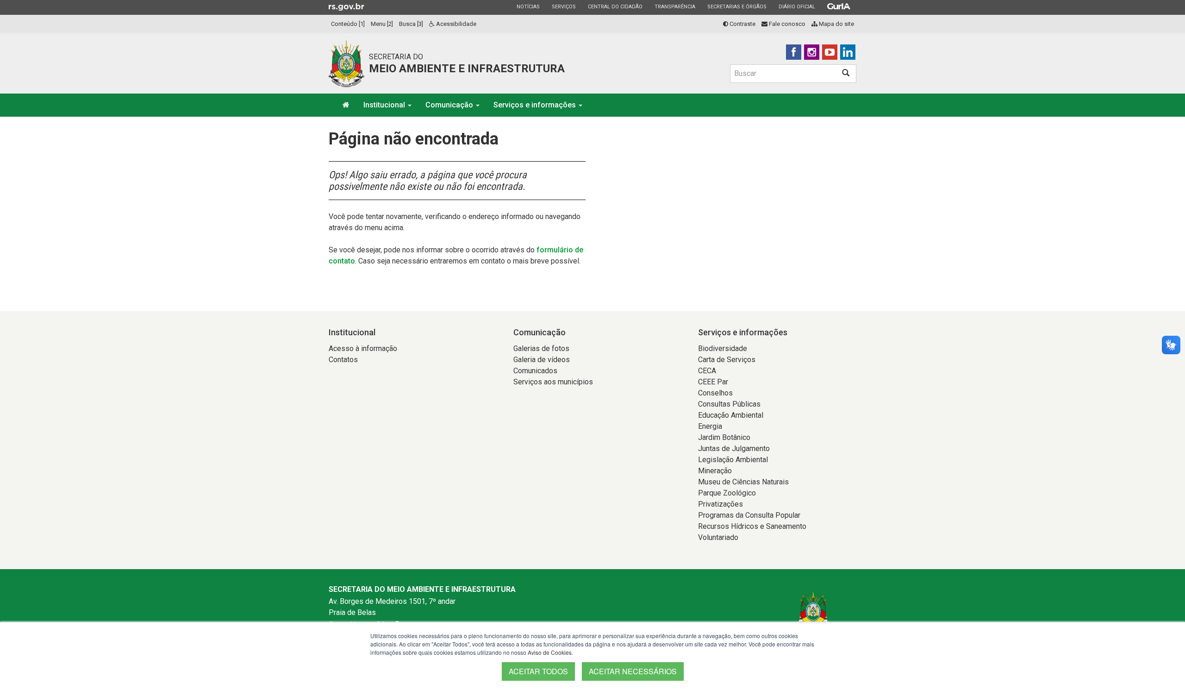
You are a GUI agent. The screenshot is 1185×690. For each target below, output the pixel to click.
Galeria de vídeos (541, 359)
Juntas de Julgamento (734, 448)
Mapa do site (835, 23)
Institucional (385, 104)
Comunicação (450, 104)
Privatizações (720, 504)
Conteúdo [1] (348, 23)
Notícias (528, 6)
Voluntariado (718, 537)
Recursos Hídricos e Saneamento (752, 526)
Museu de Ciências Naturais (743, 481)
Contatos (343, 359)
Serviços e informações (535, 104)
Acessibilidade (455, 23)
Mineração (715, 470)
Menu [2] (382, 23)
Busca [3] (411, 23)
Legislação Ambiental (733, 459)
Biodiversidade (722, 348)
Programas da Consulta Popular (749, 515)
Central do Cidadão (614, 6)
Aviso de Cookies (550, 652)
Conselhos (715, 393)
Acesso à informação (363, 348)
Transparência (674, 6)
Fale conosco (786, 23)
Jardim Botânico (724, 437)
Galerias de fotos (541, 348)
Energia (710, 426)
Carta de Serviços (726, 359)
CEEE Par (713, 381)
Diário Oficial (796, 6)
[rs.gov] (346, 6)
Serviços (563, 6)
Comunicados (535, 370)
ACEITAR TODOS (538, 671)
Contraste (741, 23)
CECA (707, 370)
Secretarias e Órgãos (737, 6)
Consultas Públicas (729, 404)
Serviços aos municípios (553, 381)
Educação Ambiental (730, 415)
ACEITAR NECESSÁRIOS (633, 671)
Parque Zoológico (727, 493)
